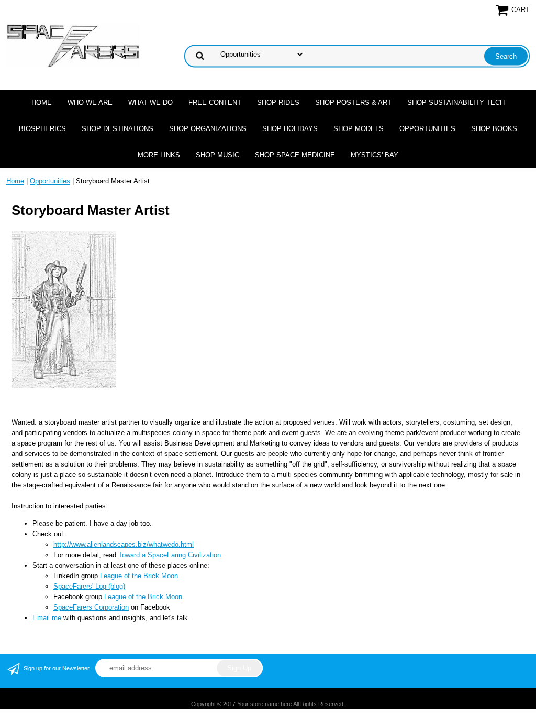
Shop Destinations (117, 129)
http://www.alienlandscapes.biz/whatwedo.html (123, 544)
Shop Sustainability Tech (456, 102)
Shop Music (217, 155)
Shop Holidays (290, 129)
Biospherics (42, 129)
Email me (46, 618)
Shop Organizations (208, 129)
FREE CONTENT (214, 102)
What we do (150, 102)
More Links (159, 155)
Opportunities (427, 129)
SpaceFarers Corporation (91, 607)
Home (41, 102)
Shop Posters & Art (353, 102)
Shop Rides (278, 102)
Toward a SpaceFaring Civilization (169, 555)
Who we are (90, 102)
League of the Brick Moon (139, 576)
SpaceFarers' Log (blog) (89, 586)
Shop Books (494, 129)
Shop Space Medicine (295, 155)
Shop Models (358, 129)
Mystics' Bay (374, 155)
